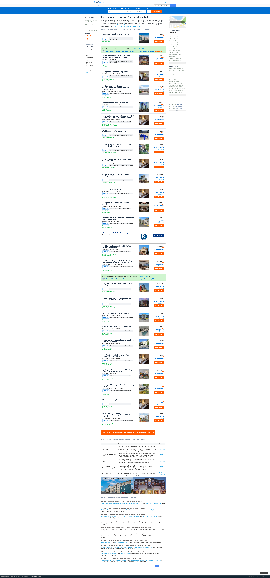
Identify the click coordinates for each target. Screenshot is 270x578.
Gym (87, 60)
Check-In (127, 8)
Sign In (173, 2)
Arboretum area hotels (174, 72)
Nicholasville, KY (172, 40)
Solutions (155, 2)
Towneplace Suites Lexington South (144, 547)
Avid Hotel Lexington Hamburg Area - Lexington (118, 284)
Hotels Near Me (24, 576)
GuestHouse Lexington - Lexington (116, 326)
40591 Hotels (172, 108)
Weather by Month (89, 28)
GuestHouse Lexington (107, 542)
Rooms (148, 8)
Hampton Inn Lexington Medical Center (115, 203)
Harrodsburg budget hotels (175, 58)
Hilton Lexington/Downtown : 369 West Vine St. (116, 160)
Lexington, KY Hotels (173, 38)
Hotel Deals (138, 2)
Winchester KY (172, 48)
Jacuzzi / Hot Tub (89, 68)
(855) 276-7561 (139, 49)
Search (173, 5)
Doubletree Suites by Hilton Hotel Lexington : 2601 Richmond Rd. (116, 56)
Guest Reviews (161, 318)
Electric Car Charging (90, 70)
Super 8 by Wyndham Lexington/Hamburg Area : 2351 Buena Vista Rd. (118, 415)
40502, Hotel (171, 100)
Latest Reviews (161, 39)
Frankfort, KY (172, 56)
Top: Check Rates (88, 19)
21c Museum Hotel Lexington (114, 131)
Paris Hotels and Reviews (174, 50)
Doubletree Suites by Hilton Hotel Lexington (132, 503)
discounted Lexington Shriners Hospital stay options (130, 25)
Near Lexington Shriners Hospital (115, 8)
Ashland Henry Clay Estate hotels (176, 70)
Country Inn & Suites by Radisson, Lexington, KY (116, 175)
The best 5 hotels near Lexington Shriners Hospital (91, 26)
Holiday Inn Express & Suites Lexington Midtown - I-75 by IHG (145, 560)
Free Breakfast (89, 57)
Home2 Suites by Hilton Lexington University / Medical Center (116, 299)
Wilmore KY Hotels (173, 46)
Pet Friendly (88, 53)
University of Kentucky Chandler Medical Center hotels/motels (176, 86)
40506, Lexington (172, 104)
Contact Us (3, 576)
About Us (8, 576)
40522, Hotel (171, 102)
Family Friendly (89, 65)
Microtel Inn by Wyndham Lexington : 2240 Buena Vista (118, 218)
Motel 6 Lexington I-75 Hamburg (115, 313)
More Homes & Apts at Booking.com (117, 233)
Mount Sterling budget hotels (175, 60)
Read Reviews (161, 60)
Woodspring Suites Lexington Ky (116, 34)
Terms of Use (14, 576)
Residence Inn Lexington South (131, 510)
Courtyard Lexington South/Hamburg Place (118, 385)
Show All (177, 63)
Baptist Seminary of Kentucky (175, 83)
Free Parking (89, 58)
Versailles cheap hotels (174, 44)
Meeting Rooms (89, 62)
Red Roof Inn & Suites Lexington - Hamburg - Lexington (116, 355)
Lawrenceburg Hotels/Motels (175, 54)
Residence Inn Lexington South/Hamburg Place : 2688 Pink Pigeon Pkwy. (116, 87)
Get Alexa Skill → (158, 51)
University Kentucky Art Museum (176, 76)
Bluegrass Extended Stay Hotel (115, 72)
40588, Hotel (171, 106)
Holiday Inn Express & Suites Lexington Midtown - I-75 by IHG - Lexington (118, 261)
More (161, 2)
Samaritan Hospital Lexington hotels (177, 90)
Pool (87, 55)
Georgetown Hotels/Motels (175, 42)
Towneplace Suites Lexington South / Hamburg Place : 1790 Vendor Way (118, 116)
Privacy (19, 576)
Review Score (161, 107)
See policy (119, 184)
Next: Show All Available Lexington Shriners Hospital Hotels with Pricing (127, 432)
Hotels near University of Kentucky (176, 92)
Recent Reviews (160, 121)
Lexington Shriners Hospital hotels (176, 68)
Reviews (162, 91)
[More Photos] (144, 42)
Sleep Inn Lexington (110, 400)
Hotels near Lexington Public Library (177, 88)
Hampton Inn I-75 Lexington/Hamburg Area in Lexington (118, 340)
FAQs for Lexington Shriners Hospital (91, 31)
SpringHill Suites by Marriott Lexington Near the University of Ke (118, 370)
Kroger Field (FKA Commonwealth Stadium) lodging (176, 78)
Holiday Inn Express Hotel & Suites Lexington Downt (116, 246)
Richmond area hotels (174, 52)
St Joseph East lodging (174, 81)
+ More (86, 72)
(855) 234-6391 (39, 576)
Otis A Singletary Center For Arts (176, 74)
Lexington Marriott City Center (115, 102)
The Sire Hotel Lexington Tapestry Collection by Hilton (116, 145)
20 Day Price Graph (89, 24)
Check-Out (138, 8)
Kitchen (87, 63)
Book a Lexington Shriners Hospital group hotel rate (128, 26)
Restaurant (88, 67)
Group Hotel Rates (147, 2)
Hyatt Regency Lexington (113, 189)
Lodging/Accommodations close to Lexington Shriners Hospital (91, 21)
